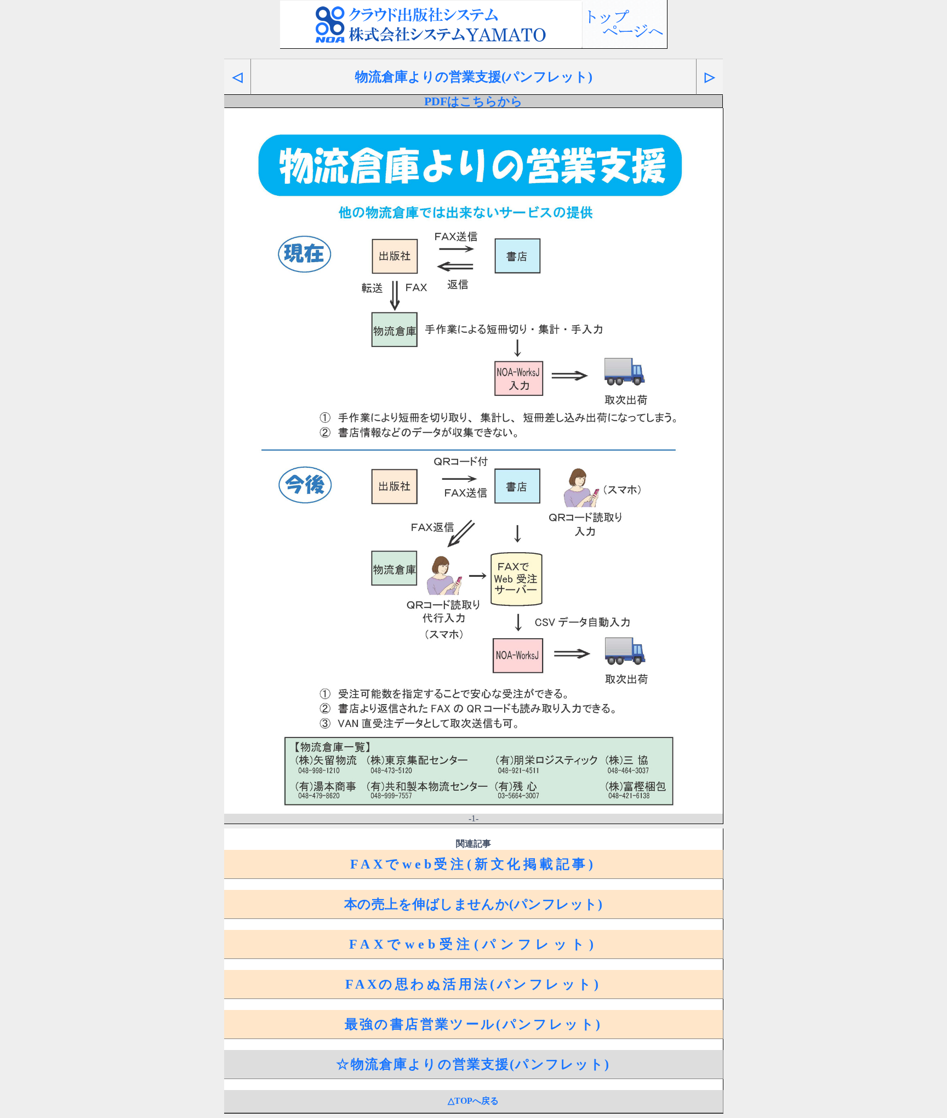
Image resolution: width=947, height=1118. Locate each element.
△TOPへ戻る (473, 1100)
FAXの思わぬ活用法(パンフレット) (473, 984)
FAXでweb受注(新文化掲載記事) (473, 864)
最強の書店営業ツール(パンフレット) (473, 1024)
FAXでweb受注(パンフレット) (473, 944)
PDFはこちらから (473, 101)
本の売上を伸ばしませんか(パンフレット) (473, 904)
